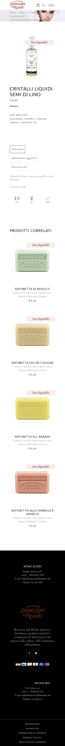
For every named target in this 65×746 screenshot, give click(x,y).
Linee (49, 292)
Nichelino (32, 728)
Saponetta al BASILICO (32, 288)
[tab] (32, 149)
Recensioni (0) (19, 167)
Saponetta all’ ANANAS (32, 436)
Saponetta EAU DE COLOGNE (32, 362)
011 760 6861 (37, 582)
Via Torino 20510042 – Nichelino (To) (32, 689)
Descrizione (17, 149)
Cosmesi (32, 12)
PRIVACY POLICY (32, 737)
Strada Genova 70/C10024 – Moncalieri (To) (32, 573)
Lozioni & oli (17, 16)
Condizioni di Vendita (32, 733)
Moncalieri (32, 724)
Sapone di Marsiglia (28, 296)
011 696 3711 (37, 699)
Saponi (41, 292)
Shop (22, 12)
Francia (43, 296)
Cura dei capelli (46, 12)
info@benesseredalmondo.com (36, 578)
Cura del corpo (29, 292)
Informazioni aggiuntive (24, 158)
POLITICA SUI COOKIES (32, 742)
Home (13, 12)
